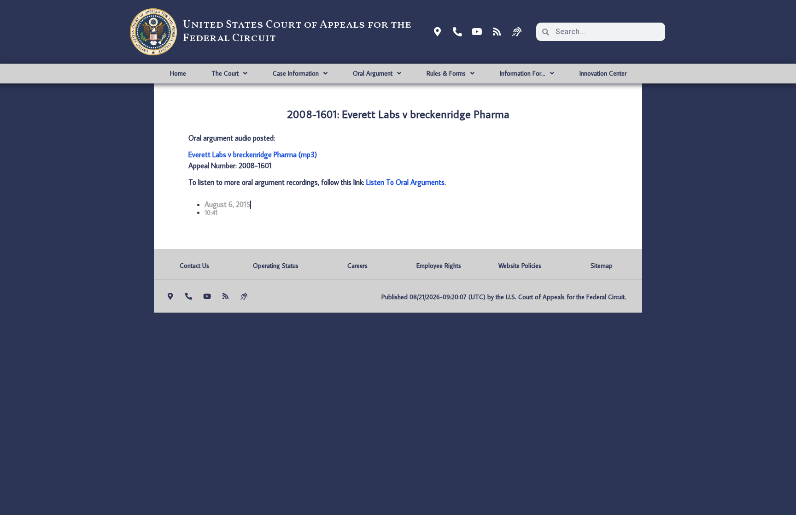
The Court (225, 73)
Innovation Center (602, 73)
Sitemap (602, 265)
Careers (357, 265)
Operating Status (275, 265)
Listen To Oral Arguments (405, 182)
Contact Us (194, 265)
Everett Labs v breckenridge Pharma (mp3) (252, 154)
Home (178, 73)
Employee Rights (438, 265)
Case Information (296, 73)
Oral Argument (372, 73)
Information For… (522, 73)
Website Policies (519, 265)
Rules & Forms (446, 73)
